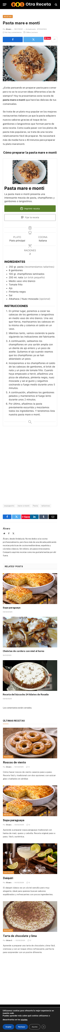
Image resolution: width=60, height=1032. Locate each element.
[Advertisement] (30, 465)
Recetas (8, 16)
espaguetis (9, 506)
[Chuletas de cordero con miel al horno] (30, 632)
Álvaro (8, 29)
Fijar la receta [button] (31, 217)
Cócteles (8, 872)
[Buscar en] (55, 4)
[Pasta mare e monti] (30, 63)
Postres (8, 757)
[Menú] (4, 4)
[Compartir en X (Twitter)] (33, 39)
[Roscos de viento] (30, 743)
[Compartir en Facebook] (13, 39)
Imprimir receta (32, 208)
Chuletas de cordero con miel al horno (23, 651)
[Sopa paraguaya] (30, 588)
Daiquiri (8, 878)
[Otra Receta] (31, 4)
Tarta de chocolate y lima (20, 936)
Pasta (35, 506)
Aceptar (8, 1027)
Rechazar (21, 1027)
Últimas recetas (14, 720)
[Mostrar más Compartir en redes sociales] (54, 39)
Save (48, 38)
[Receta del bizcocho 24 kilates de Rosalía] (30, 675)
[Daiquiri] (30, 858)
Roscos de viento (14, 762)
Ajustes (35, 1027)
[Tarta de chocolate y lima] (30, 916)
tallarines (45, 506)
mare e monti (23, 506)
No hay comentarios (13, 32)
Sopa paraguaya (11, 607)
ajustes (24, 1019)
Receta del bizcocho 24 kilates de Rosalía (26, 694)
